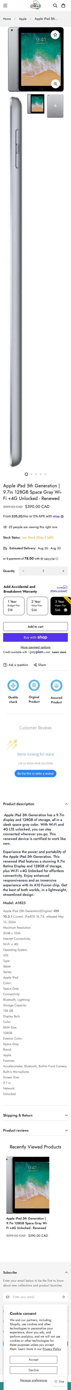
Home (7, 19)
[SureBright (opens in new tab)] (62, 587)
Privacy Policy (52, 1349)
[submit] (63, 1296)
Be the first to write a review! (35, 773)
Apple (23, 19)
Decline (34, 1370)
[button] (35, 559)
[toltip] (55, 83)
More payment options (35, 647)
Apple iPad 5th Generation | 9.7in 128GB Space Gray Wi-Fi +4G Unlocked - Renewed (26, 1223)
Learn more (59, 652)
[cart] (63, 5)
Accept (33, 1359)
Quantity (9, 571)
